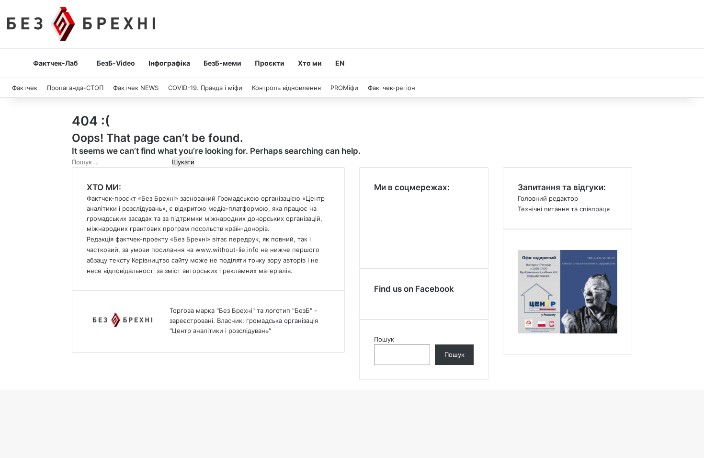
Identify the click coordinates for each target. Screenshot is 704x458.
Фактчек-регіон (391, 88)
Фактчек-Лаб (55, 63)
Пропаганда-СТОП (75, 88)
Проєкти (269, 63)
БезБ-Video (116, 63)
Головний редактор (548, 198)
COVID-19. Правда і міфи (205, 88)
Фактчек (24, 88)
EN (339, 63)
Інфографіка (169, 63)
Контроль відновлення (286, 88)
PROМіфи (344, 88)
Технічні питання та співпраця (564, 209)
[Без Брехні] (81, 24)
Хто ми (310, 63)
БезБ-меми (222, 63)
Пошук (384, 339)
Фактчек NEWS (136, 88)
